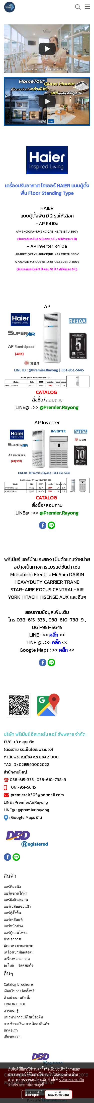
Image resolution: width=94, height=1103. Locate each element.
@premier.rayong (33, 810)
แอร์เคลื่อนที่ (13, 919)
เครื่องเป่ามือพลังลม (19, 952)
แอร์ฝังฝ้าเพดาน (16, 899)
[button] (76, 7)
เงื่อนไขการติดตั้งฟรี (19, 990)
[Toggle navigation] (87, 7)
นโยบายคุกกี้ (35, 1085)
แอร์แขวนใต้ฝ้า (15, 893)
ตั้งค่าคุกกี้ (32, 1094)
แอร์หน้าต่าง (13, 926)
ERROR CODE (15, 1004)
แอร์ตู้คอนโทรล (16, 932)
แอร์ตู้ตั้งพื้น (12, 912)
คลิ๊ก (53, 635)
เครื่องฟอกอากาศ (17, 958)
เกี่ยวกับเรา (12, 1036)
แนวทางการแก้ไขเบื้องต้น (23, 1017)
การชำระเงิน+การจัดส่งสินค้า (26, 1023)
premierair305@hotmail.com (37, 795)
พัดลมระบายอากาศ (18, 945)
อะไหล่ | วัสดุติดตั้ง (18, 965)
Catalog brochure (18, 984)
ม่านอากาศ (12, 939)
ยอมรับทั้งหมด (58, 1094)
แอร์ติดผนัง (12, 886)
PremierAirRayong (31, 802)
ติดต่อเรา (11, 1030)
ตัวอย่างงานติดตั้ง (17, 997)
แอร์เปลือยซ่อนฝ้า (17, 906)
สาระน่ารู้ (11, 1010)
